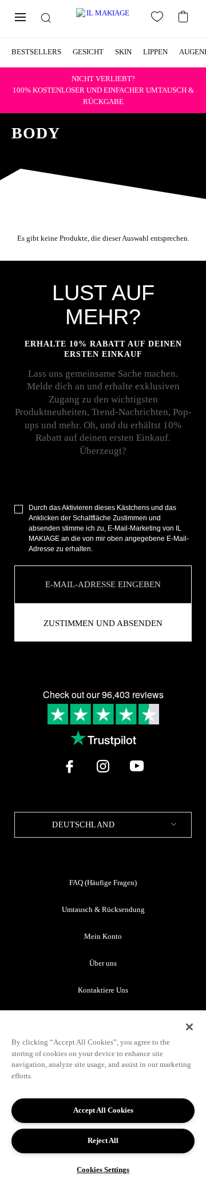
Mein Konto (103, 937)
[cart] (185, 15)
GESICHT (88, 51)
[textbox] (103, 824)
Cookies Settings (103, 1169)
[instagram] (103, 766)
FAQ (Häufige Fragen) (103, 883)
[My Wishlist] (159, 19)
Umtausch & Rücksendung (103, 910)
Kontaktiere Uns (103, 990)
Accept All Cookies (103, 1110)
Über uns (103, 963)
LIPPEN (155, 51)
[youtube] (136, 766)
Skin (123, 51)
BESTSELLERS (36, 51)
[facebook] (69, 766)
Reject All (103, 1140)
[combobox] (103, 825)
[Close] (189, 1026)
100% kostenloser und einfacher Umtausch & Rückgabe (103, 90)
